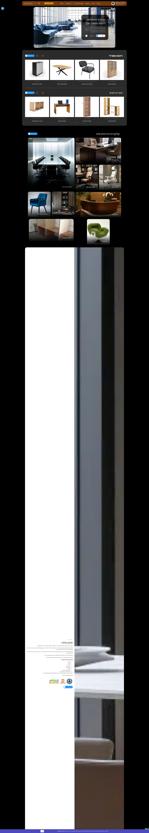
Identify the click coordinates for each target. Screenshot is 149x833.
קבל (42, 831)
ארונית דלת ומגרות (87, 84)
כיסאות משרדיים (90, 187)
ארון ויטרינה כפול (62, 84)
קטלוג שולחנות (110, 118)
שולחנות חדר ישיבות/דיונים (111, 81)
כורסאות (104, 241)
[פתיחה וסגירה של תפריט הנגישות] (2, 8)
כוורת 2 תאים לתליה (87, 121)
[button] (38, 56)
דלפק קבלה (115, 215)
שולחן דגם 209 (112, 121)
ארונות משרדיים (87, 81)
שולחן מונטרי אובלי (112, 84)
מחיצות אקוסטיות (67, 238)
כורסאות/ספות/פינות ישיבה (40, 81)
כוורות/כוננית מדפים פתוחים (87, 118)
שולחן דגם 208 (62, 121)
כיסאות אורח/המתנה (32, 81)
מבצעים (114, 118)
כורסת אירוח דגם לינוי (37, 84)
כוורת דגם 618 (37, 121)
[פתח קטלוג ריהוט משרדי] (74, 3)
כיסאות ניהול (115, 187)
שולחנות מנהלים (62, 118)
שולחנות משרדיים (56, 118)
